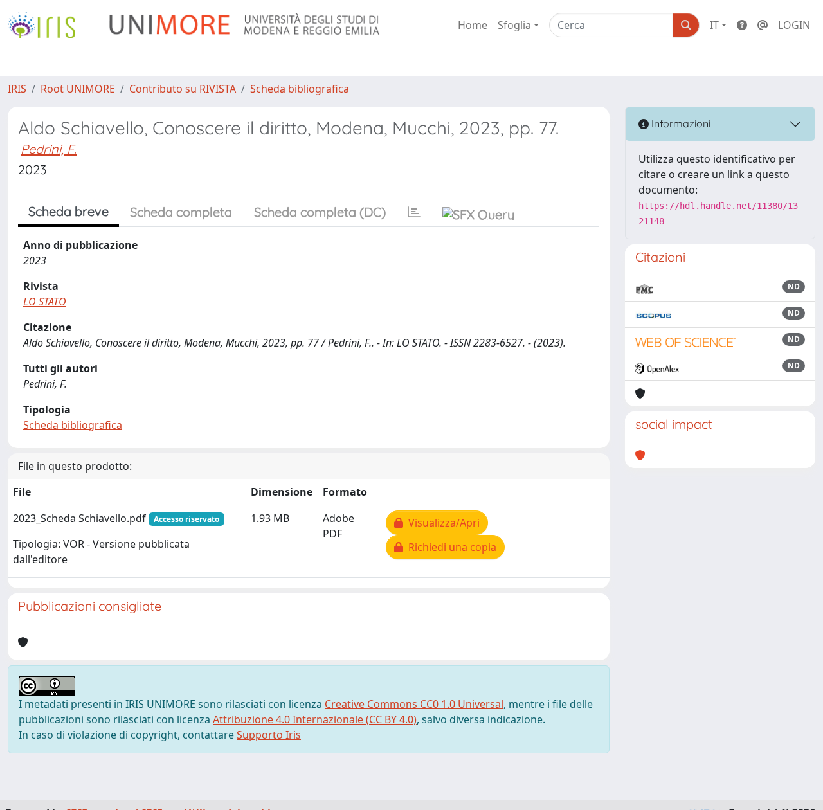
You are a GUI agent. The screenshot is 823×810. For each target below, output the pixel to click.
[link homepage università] (245, 25)
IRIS (17, 89)
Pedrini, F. (49, 149)
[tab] (414, 212)
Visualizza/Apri (441, 523)
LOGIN (794, 25)
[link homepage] (47, 25)
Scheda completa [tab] (181, 212)
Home (472, 25)
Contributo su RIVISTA (182, 89)
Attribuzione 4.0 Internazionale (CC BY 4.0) (315, 719)
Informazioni (679, 123)
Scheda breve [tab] (68, 211)
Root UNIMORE (78, 89)
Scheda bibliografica (299, 89)
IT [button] (714, 25)
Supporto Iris (269, 735)
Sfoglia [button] (514, 25)
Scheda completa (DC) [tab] (320, 212)
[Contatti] (762, 25)
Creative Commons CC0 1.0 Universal (414, 704)
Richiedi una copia (449, 547)
